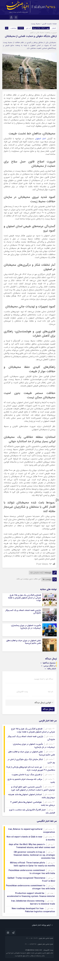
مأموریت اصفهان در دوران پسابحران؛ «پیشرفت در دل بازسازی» (26, 627)
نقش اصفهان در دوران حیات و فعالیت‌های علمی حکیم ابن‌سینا (23, 642)
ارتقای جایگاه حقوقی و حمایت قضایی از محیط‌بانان (31, 36)
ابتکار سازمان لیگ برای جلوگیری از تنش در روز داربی (31, 761)
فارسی (44, 23)
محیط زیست (35, 23)
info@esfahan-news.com (33, 950)
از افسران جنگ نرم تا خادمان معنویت (27, 774)
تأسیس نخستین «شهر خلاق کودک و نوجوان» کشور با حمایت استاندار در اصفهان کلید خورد (33, 788)
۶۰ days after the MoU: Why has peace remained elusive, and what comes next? (32, 846)
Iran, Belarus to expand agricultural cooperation (31, 831)
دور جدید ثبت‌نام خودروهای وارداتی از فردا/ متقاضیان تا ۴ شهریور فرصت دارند (30, 768)
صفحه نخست (51, 23)
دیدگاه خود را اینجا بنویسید (43, 679)
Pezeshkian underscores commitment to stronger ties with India (32, 872)
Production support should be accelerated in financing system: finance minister (31, 895)
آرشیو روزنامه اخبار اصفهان (41, 925)
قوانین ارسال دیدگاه (43, 702)
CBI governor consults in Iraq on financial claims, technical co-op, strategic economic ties (34, 855)
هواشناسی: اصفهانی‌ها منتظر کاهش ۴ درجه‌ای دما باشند (32, 804)
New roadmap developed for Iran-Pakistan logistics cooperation (33, 910)
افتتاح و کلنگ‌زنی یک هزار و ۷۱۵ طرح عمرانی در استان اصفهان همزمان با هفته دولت (24, 598)
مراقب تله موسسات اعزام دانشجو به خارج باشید (31, 781)
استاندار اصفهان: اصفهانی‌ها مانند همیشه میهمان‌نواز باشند (31, 796)
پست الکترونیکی (22, 692)
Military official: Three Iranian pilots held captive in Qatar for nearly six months (32, 864)
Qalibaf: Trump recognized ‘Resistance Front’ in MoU (31, 879)
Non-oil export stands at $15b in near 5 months (31, 838)
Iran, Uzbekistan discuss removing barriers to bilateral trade (33, 902)
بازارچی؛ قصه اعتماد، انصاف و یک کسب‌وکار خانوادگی (23, 611)
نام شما (50, 692)
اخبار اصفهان (40, 138)
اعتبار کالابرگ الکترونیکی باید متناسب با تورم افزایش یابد (32, 811)
